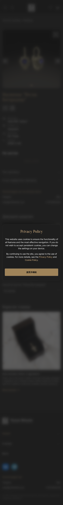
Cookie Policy (31, 260)
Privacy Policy (45, 257)
